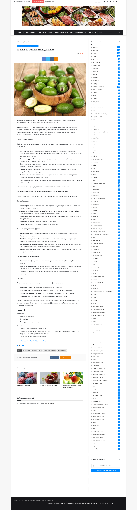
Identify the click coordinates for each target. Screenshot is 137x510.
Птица (94, 294)
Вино (94, 174)
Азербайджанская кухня (100, 380)
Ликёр (95, 177)
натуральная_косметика (50, 350)
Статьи (95, 359)
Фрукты (95, 210)
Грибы (94, 147)
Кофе (94, 165)
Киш (94, 336)
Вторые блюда (41, 32)
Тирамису (96, 356)
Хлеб (94, 303)
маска (40, 350)
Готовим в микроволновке (101, 339)
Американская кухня (99, 312)
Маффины (96, 425)
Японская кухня (97, 383)
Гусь (94, 386)
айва (94, 219)
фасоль (95, 443)
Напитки (95, 162)
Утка (94, 297)
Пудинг (95, 389)
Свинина (95, 105)
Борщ (94, 126)
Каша (94, 273)
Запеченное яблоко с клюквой (48, 385)
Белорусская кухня (99, 330)
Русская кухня (97, 255)
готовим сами (26, 350)
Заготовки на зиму (61, 32)
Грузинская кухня (98, 276)
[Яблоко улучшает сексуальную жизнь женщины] (73, 378)
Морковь (96, 71)
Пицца (95, 261)
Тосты (94, 321)
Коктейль (96, 171)
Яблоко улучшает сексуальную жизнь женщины (72, 386)
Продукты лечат (98, 243)
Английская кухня (98, 315)
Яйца (94, 285)
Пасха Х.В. (96, 267)
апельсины (96, 223)
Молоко (95, 345)
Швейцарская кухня (99, 413)
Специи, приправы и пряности (102, 291)
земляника (96, 192)
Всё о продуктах (92, 503)
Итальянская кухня (99, 183)
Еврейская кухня (98, 437)
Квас (94, 180)
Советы (95, 300)
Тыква (95, 74)
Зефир (95, 156)
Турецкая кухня (97, 395)
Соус (94, 264)
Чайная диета (49, 1)
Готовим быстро (80, 32)
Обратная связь (58, 503)
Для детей (96, 365)
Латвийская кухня (98, 449)
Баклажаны (96, 80)
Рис (94, 428)
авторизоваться (49, 403)
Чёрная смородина (99, 198)
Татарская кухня (98, 353)
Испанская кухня (98, 431)
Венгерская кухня (98, 419)
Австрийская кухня (99, 374)
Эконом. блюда (97, 228)
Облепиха (96, 195)
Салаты (95, 92)
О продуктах (30, 46)
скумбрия (96, 138)
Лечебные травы (98, 348)
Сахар (111, 503)
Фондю (95, 410)
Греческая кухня (98, 362)
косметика (34, 350)
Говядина (96, 102)
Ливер (95, 98)
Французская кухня (99, 309)
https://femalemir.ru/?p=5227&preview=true (31, 341)
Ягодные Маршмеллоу (23, 385)
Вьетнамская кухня (99, 440)
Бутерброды (96, 240)
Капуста (95, 59)
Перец (95, 83)
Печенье (95, 201)
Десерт (95, 53)
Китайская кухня (98, 342)
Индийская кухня (98, 371)
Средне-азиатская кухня (100, 404)
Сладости (96, 150)
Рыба (94, 135)
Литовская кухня (98, 351)
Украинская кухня (98, 407)
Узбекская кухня (98, 282)
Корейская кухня (98, 306)
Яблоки (95, 213)
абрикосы (96, 216)
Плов (94, 318)
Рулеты (95, 279)
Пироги (95, 144)
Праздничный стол (98, 108)
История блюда (97, 401)
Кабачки (95, 77)
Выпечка (50, 32)
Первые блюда (30, 32)
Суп (94, 120)
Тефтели (95, 392)
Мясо (94, 95)
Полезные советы (80, 503)
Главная (19, 32)
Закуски (90, 32)
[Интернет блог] (68, 16)
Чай (94, 168)
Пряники (95, 327)
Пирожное (96, 249)
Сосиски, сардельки (99, 368)
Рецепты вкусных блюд (100, 114)
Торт (94, 111)
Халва (94, 398)
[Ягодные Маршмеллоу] (27, 378)
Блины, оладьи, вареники (100, 234)
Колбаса (95, 246)
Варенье (95, 258)
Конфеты (95, 288)
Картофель (96, 62)
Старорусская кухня (99, 231)
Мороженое (96, 153)
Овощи (95, 56)
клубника (96, 189)
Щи (94, 123)
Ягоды (26, 42)
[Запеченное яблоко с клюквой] (50, 378)
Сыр (94, 446)
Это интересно (97, 324)
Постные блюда (98, 226)
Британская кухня (98, 416)
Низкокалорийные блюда (100, 132)
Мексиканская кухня (99, 434)
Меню (94, 422)
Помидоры (96, 65)
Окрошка (96, 129)
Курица (95, 207)
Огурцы (95, 68)
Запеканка (96, 204)
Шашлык (95, 333)
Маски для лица (21, 46)
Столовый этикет (103, 503)
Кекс (94, 237)
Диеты (71, 32)
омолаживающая (62, 350)
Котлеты (95, 270)
